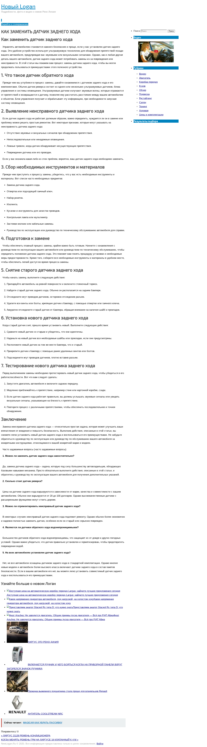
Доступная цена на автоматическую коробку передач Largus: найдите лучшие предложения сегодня (62, 595)
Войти (100, 743)
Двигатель (145, 78)
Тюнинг (143, 106)
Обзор (142, 90)
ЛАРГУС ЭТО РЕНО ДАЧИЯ (43, 642)
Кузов (142, 86)
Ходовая (143, 110)
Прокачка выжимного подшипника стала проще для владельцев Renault (67, 691)
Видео (142, 74)
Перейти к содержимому (14, 24)
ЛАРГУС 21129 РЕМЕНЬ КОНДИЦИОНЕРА (25, 735)
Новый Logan (18, 6)
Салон (142, 102)
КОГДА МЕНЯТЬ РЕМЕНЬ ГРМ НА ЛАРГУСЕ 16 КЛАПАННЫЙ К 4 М (39, 739)
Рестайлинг (145, 98)
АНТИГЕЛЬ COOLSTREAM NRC (45, 713)
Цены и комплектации (151, 114)
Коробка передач (148, 82)
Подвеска (144, 94)
